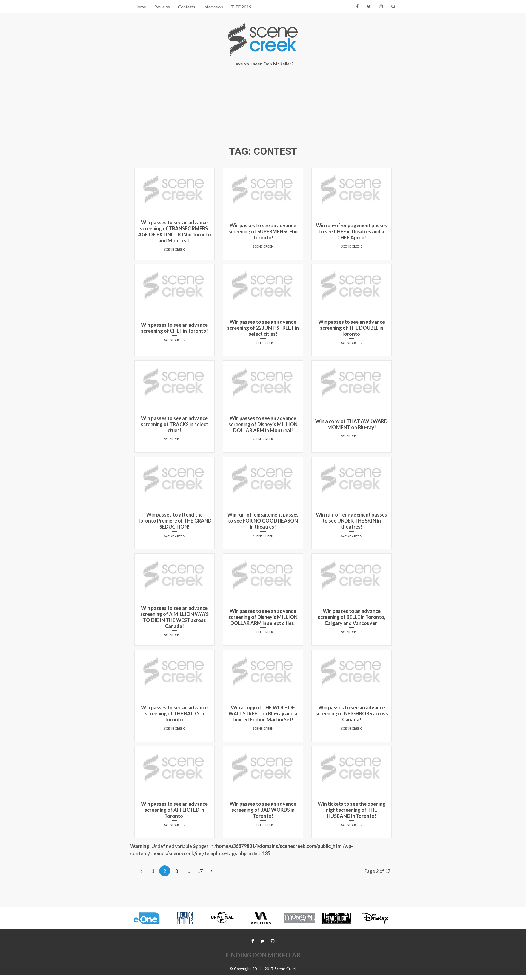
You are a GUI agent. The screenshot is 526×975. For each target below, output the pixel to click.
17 (200, 871)
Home (140, 6)
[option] (149, 918)
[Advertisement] (263, 107)
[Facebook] (357, 6)
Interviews (213, 6)
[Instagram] (381, 6)
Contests (186, 6)
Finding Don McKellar (263, 955)
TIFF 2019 (241, 6)
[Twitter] (369, 6)
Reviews (162, 6)
